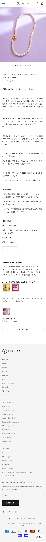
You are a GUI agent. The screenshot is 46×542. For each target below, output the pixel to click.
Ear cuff (5, 387)
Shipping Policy (7, 457)
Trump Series (7, 437)
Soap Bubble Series (9, 418)
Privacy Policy (7, 460)
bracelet (5, 375)
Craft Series (6, 430)
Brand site (5, 453)
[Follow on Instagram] (16, 511)
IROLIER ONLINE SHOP (9, 71)
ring (3, 379)
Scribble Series (7, 402)
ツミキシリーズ (8, 410)
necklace (5, 371)
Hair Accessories (8, 383)
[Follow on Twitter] (9, 511)
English (31, 518)
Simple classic (7, 441)
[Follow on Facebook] (3, 511)
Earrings (5, 363)
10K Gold (5, 391)
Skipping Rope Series (10, 426)
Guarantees (6, 464)
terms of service (7, 468)
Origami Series (7, 414)
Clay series (6, 406)
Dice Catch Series (8, 433)
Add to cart (23, 329)
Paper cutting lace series (10, 422)
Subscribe (11, 503)
